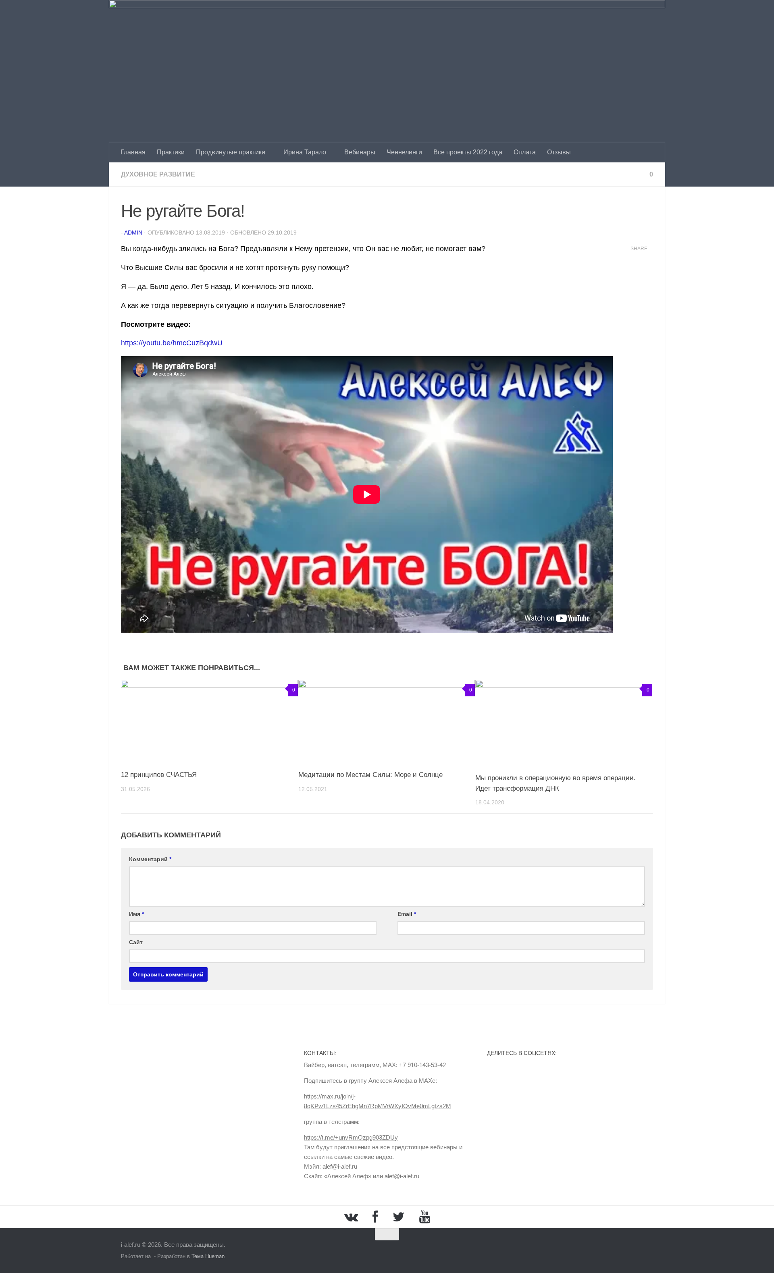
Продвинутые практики (230, 152)
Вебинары (359, 152)
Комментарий (150, 859)
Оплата (525, 152)
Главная (133, 152)
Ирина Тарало (304, 152)
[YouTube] (424, 1217)
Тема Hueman (208, 1256)
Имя (136, 914)
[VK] (351, 1217)
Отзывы (559, 152)
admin (133, 232)
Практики (171, 152)
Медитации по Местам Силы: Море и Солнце (370, 775)
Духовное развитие (158, 174)
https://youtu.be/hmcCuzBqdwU (172, 343)
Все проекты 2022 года (467, 152)
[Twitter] (398, 1217)
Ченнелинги (404, 152)
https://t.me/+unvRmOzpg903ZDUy (351, 1137)
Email (406, 914)
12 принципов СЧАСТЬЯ (159, 775)
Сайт (136, 942)
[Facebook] (375, 1217)
